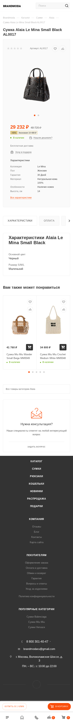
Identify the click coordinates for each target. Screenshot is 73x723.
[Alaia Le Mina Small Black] (36, 84)
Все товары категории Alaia (20, 389)
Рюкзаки (36, 476)
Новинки (36, 491)
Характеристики (20, 220)
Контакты (36, 537)
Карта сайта (36, 542)
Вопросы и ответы (36, 583)
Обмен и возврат (36, 573)
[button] (34, 115)
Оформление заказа (36, 562)
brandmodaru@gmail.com (39, 648)
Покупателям (37, 555)
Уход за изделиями (36, 588)
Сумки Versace (36, 627)
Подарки (36, 506)
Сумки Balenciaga (36, 616)
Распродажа (36, 498)
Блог (36, 531)
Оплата (49, 220)
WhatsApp (37, 684)
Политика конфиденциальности (36, 596)
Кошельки (36, 483)
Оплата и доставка (36, 568)
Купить (29, 347)
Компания (36, 519)
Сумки (36, 468)
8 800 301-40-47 (37, 641)
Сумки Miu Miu (36, 622)
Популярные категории (36, 609)
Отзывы (36, 526)
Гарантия (36, 578)
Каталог (36, 461)
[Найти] (66, 6)
